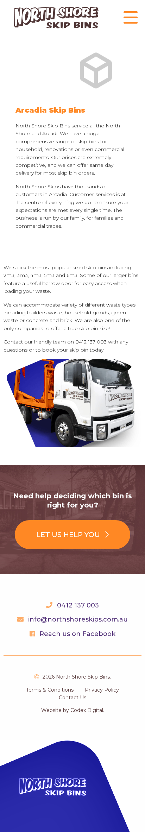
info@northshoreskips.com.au (78, 619)
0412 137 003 (78, 605)
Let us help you (69, 534)
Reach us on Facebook (77, 634)
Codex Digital (86, 710)
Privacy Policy (102, 690)
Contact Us (72, 697)
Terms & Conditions (50, 690)
